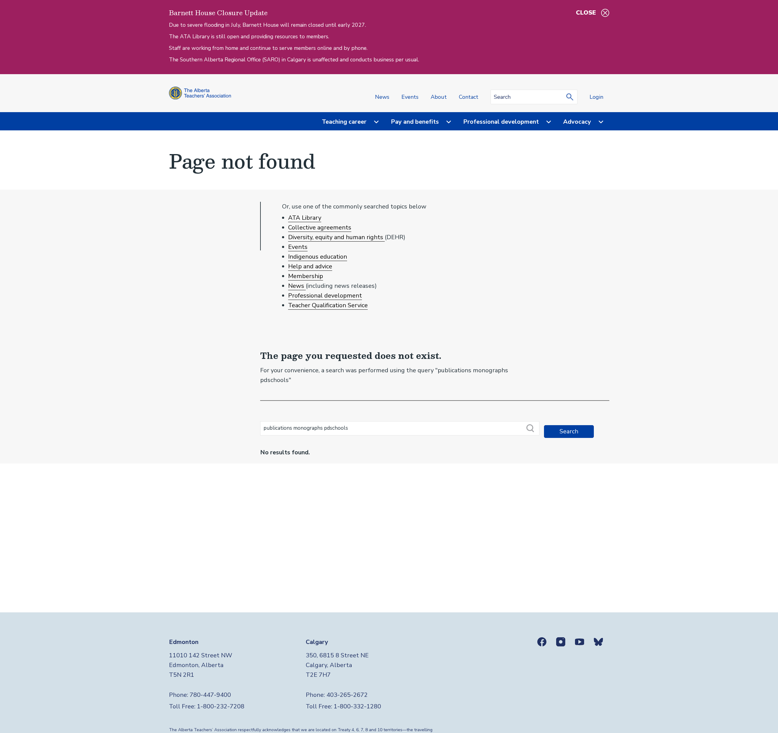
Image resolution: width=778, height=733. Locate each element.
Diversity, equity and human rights (336, 237)
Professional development (325, 295)
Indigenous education (317, 257)
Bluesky (598, 641)
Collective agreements (319, 227)
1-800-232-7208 (220, 706)
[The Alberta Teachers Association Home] (200, 93)
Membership (305, 276)
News (382, 97)
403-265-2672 (347, 695)
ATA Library (304, 218)
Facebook (541, 641)
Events (409, 97)
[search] (571, 97)
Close (586, 13)
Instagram (560, 641)
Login (596, 97)
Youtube (579, 641)
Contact (468, 97)
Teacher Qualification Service (328, 305)
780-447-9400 (210, 695)
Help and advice (310, 266)
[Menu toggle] (373, 122)
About (439, 97)
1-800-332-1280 (357, 706)
